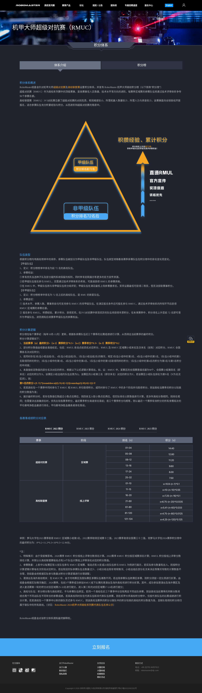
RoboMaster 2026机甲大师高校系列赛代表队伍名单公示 (84, 605)
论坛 (81, 5)
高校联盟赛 (74, 87)
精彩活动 (101, 677)
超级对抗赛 (59, 87)
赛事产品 (66, 5)
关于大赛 (63, 667)
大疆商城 (101, 670)
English (169, 5)
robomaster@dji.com (150, 670)
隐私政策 (63, 674)
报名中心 (149, 5)
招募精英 (101, 674)
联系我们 (63, 670)
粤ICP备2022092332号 (127, 688)
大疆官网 (101, 667)
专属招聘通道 (131, 5)
